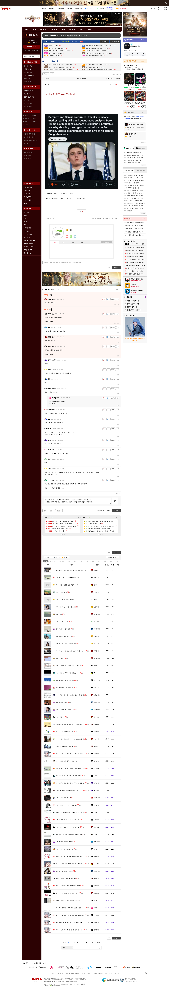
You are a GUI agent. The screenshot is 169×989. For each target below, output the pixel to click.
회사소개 (52, 974)
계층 (105, 561)
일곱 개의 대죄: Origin (29, 240)
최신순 (57, 289)
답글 (115, 304)
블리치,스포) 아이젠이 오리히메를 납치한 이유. (71, 753)
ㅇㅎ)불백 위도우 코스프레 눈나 (66, 900)
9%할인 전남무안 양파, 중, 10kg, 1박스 (135, 232)
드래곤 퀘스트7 (28, 250)
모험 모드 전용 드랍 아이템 (132, 304)
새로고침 (118, 289)
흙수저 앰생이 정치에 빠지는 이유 (67, 893)
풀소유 (95, 585)
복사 (52, 74)
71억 (59, 614)
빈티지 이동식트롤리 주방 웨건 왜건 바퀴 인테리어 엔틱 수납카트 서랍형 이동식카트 (135, 235)
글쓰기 (116, 552)
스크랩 (97, 218)
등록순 (52, 289)
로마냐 (95, 570)
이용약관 (66, 974)
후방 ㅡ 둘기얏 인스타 (64, 636)
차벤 (25, 218)
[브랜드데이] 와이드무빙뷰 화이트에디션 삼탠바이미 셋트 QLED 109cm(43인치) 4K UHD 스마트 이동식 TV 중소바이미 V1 (135, 225)
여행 (25, 225)
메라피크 (96, 717)
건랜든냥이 (97, 592)
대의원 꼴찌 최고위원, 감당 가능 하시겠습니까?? (71, 724)
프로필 (63, 242)
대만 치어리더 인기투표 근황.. (66, 805)
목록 (111, 84)
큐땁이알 (96, 739)
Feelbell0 (96, 864)
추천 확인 (115, 218)
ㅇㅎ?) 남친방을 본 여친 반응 (66, 878)
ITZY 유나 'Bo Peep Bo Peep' (66, 577)
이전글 (58, 511)
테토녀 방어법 (61, 702)
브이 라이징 (27, 237)
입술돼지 (96, 607)
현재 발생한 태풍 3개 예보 (65, 761)
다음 (98, 942)
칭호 (82, 242)
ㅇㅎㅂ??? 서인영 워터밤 (65, 599)
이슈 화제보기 (115, 41)
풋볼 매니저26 (27, 253)
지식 (93, 561)
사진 (99, 561)
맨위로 (108, 510)
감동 (111, 561)
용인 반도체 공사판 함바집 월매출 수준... (69, 930)
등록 (115, 501)
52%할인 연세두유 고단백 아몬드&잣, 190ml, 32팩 (135, 222)
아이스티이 (97, 621)
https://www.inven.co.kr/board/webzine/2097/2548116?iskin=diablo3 (66, 262)
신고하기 (102, 218)
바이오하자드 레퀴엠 (29, 247)
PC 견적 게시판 (28, 200)
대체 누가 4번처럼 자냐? (64, 842)
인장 (55, 242)
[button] (62, 534)
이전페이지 (100, 510)
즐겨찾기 (66, 557)
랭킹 (73, 242)
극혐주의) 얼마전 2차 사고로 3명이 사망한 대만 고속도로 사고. (75, 922)
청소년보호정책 (86, 974)
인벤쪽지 (67, 236)
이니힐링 (71, 236)
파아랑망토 (97, 629)
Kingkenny (96, 724)
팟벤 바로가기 (27, 212)
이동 (118, 304)
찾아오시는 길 (108, 974)
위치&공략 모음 (132, 301)
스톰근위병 (97, 695)
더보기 (74, 236)
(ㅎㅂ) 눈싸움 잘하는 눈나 (65, 687)
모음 (131, 307)
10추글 (58, 557)
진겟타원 (96, 790)
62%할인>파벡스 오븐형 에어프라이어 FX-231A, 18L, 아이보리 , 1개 (135, 228)
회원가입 (27, 50)
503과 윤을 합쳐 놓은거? (64, 746)
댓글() (115, 84)
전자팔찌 (96, 731)
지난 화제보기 (104, 41)
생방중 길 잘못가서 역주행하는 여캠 (68, 827)
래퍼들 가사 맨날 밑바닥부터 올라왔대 (68, 775)
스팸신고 (108, 218)
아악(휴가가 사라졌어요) (64, 849)
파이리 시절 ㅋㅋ (62, 621)
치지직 (25, 215)
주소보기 (46, 74)
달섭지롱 (96, 577)
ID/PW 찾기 (35, 50)
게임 (87, 561)
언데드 (95, 665)
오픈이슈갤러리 (116, 74)
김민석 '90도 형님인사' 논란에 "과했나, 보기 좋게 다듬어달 (74, 651)
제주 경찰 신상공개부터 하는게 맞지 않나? (70, 570)
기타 (117, 561)
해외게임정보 (27, 228)
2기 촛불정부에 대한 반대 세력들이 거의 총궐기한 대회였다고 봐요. (77, 790)
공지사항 (117, 974)
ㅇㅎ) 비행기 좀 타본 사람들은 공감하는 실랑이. (71, 856)
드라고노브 (97, 680)
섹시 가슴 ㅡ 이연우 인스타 (65, 607)
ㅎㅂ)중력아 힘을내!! (63, 797)
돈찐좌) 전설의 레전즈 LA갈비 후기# (68, 886)
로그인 (153, 8)
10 (95, 942)
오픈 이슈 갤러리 (28, 187)
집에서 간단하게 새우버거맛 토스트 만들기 (70, 739)
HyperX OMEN (28, 234)
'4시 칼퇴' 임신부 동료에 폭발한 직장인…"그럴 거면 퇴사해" (74, 908)
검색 (38, 56)
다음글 (51, 511)
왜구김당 (96, 783)
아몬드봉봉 (97, 797)
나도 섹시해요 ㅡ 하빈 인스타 (66, 643)
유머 (69, 561)
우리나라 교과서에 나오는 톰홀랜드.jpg (69, 834)
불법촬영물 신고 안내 (97, 974)
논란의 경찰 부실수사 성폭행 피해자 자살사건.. (71, 915)
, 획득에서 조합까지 (133, 310)
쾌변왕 (95, 849)
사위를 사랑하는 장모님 (64, 871)
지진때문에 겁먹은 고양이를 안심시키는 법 (70, 812)
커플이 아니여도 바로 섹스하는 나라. (68, 819)
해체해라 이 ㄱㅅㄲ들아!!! (65, 680)
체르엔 (95, 908)
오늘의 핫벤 (27, 190)
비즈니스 (59, 974)
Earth (95, 673)
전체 (45, 561)
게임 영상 (26, 231)
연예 (62, 561)
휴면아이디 (97, 614)
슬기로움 (96, 761)
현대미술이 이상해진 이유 (65, 709)
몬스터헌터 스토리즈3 (29, 243)
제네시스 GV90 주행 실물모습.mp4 (67, 673)
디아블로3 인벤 (33, 35)
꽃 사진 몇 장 (61, 592)
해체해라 (60, 717)
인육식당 (60, 658)
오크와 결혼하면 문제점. (64, 731)
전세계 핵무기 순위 (63, 629)
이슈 (53, 561)
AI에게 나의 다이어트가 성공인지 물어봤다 (70, 695)
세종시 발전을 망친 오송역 (65, 585)
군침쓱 (47, 78)
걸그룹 (25, 222)
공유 (93, 218)
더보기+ (79, 517)
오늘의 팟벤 (27, 194)
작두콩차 (96, 651)
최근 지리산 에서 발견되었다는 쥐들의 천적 (70, 768)
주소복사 (46, 262)
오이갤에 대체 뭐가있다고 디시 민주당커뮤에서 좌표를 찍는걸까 (76, 864)
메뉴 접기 (106, 242)
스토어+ (143, 61)
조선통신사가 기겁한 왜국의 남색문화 (68, 665)
